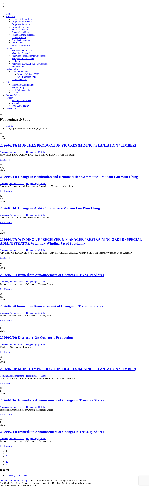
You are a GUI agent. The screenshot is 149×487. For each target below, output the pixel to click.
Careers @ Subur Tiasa (16, 475)
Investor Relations (14, 95)
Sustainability (12, 69)
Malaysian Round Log (22, 50)
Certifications (18, 42)
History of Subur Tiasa (22, 19)
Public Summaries (20, 71)
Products (10, 48)
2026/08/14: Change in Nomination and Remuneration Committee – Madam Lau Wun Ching (69, 177)
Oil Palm (16, 61)
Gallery (15, 92)
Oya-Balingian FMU (27, 77)
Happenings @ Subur (36, 152)
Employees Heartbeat (21, 100)
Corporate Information (22, 21)
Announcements (19, 79)
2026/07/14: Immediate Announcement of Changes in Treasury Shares (52, 432)
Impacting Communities (23, 84)
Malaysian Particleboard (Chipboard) (29, 56)
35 (7, 461)
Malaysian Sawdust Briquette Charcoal (29, 63)
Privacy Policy (20, 480)
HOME (9, 125)
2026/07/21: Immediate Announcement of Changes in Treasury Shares (52, 275)
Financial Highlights (21, 32)
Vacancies (16, 103)
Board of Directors (20, 29)
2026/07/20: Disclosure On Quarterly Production (36, 337)
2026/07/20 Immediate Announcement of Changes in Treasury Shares (51, 306)
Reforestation (18, 66)
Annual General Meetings (23, 35)
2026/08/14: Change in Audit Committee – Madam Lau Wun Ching (50, 208)
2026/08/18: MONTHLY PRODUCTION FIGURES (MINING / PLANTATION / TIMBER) (68, 145)
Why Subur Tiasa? (20, 105)
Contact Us (11, 108)
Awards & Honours (21, 40)
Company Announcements (12, 152)
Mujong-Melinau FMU (28, 74)
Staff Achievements (21, 90)
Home (8, 14)
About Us (10, 16)
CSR (8, 82)
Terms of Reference (21, 45)
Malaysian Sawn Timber (23, 58)
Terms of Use (6, 480)
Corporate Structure (21, 24)
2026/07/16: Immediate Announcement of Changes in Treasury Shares (52, 400)
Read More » (6, 159)
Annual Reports (19, 37)
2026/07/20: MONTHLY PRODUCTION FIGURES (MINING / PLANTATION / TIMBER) (68, 369)
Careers (9, 98)
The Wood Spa (18, 87)
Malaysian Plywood (21, 53)
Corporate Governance (22, 27)
